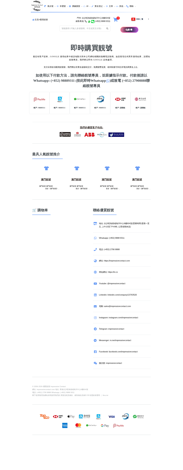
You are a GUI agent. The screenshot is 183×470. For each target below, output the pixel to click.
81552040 (74, 444)
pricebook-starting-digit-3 (55, 448)
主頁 (37, 20)
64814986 (112, 444)
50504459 (102, 444)
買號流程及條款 (67, 395)
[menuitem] (50, 6)
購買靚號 (44, 20)
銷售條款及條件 (81, 395)
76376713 (121, 444)
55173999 (55, 444)
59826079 (84, 444)
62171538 (36, 444)
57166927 (65, 444)
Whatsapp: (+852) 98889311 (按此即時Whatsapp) (72, 80)
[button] (107, 28)
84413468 (93, 444)
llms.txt (105, 395)
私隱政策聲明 (95, 395)
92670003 (46, 444)
